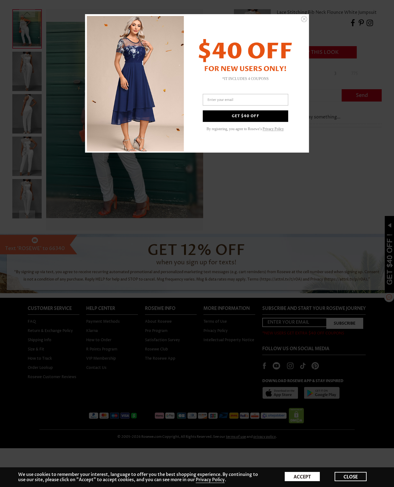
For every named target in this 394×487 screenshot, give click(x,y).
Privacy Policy (210, 480)
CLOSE (351, 477)
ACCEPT (302, 477)
